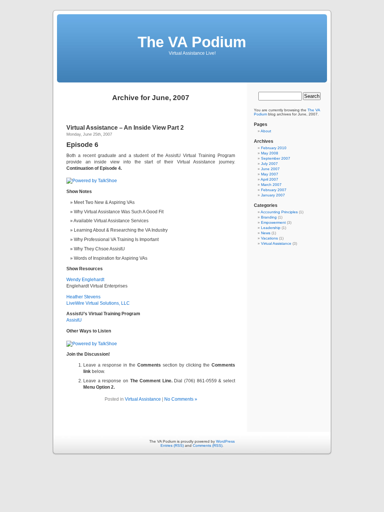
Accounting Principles (279, 212)
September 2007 (275, 158)
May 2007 (269, 174)
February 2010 (273, 148)
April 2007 (269, 179)
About (266, 131)
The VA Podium (192, 42)
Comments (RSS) (207, 445)
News (265, 233)
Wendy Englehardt (85, 279)
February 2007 (273, 190)
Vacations (269, 238)
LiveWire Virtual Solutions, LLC (98, 303)
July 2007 (269, 164)
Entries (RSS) (172, 445)
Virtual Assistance (143, 399)
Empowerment (273, 222)
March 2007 (271, 185)
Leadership (270, 228)
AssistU (74, 320)
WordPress (225, 441)
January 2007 (273, 195)
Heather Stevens (83, 296)
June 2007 (270, 169)
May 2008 (269, 153)
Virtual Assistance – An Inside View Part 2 (125, 127)
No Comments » (180, 399)
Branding (269, 217)
